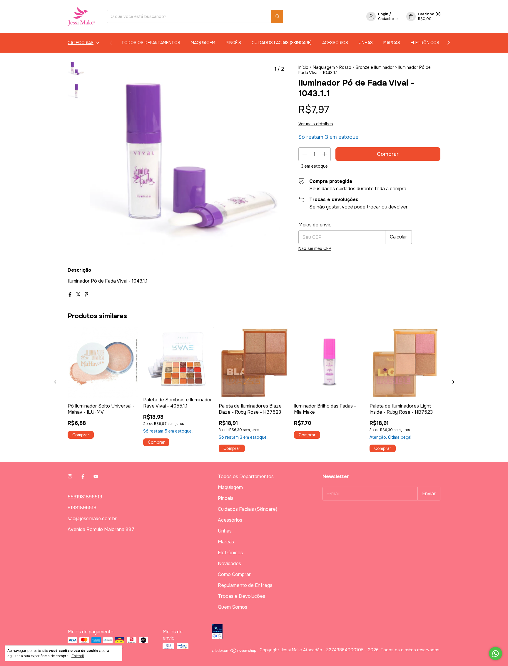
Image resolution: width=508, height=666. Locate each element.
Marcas (391, 42)
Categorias (80, 42)
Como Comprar (234, 574)
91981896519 (82, 508)
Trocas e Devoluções (241, 596)
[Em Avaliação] (326, 632)
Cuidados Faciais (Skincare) (282, 42)
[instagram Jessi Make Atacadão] (70, 476)
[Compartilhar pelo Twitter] (79, 294)
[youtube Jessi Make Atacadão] (95, 476)
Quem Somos (232, 607)
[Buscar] (277, 16)
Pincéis (233, 42)
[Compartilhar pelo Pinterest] (86, 294)
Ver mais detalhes (315, 123)
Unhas (366, 42)
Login (383, 14)
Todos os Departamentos (150, 42)
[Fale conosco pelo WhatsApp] (495, 653)
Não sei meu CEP (314, 248)
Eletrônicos (425, 42)
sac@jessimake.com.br (92, 518)
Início (303, 67)
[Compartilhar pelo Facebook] (70, 294)
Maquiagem (203, 42)
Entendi (77, 656)
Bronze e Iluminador (375, 67)
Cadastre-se (388, 18)
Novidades (229, 563)
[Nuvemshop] (234, 651)
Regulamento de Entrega (245, 585)
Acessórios (335, 42)
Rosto (345, 67)
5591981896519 (85, 497)
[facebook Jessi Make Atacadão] (83, 476)
